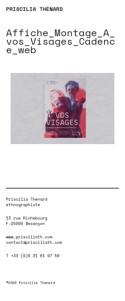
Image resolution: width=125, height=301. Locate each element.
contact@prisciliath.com (34, 242)
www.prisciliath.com (29, 237)
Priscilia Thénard (26, 199)
